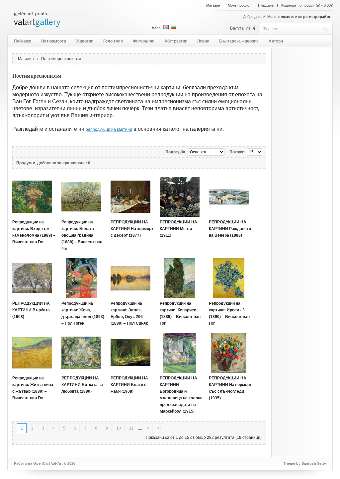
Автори (276, 41)
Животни (84, 41)
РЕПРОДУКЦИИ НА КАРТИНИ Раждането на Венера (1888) (230, 229)
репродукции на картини (109, 129)
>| (159, 428)
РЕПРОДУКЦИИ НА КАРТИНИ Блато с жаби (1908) (129, 385)
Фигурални (143, 41)
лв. (248, 28)
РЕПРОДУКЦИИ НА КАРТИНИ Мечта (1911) (178, 229)
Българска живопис (239, 41)
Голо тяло (113, 41)
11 (131, 428)
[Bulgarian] (173, 27)
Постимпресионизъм (61, 58)
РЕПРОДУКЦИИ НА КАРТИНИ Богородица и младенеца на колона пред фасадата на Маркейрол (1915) (181, 395)
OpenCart (41, 463)
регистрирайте (316, 17)
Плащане (266, 5)
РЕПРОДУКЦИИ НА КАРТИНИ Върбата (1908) (31, 310)
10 (118, 428)
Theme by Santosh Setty (304, 463)
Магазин (213, 5)
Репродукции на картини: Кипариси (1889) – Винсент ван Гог (180, 313)
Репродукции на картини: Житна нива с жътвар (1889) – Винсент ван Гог (32, 388)
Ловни (203, 41)
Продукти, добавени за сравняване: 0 (53, 163)
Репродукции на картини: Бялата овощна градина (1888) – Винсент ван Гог (81, 235)
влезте (284, 17)
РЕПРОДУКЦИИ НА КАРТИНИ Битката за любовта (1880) (82, 385)
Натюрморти (53, 41)
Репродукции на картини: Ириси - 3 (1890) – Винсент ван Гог (229, 313)
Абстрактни (175, 41)
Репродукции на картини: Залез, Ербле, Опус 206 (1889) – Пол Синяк (129, 313)
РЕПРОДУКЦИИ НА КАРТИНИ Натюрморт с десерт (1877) (132, 229)
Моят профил (239, 5)
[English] (166, 27)
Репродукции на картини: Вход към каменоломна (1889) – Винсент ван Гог (33, 232)
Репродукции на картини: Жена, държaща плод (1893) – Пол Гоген (82, 313)
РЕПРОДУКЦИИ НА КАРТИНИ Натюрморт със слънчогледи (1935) (230, 388)
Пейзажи (22, 41)
